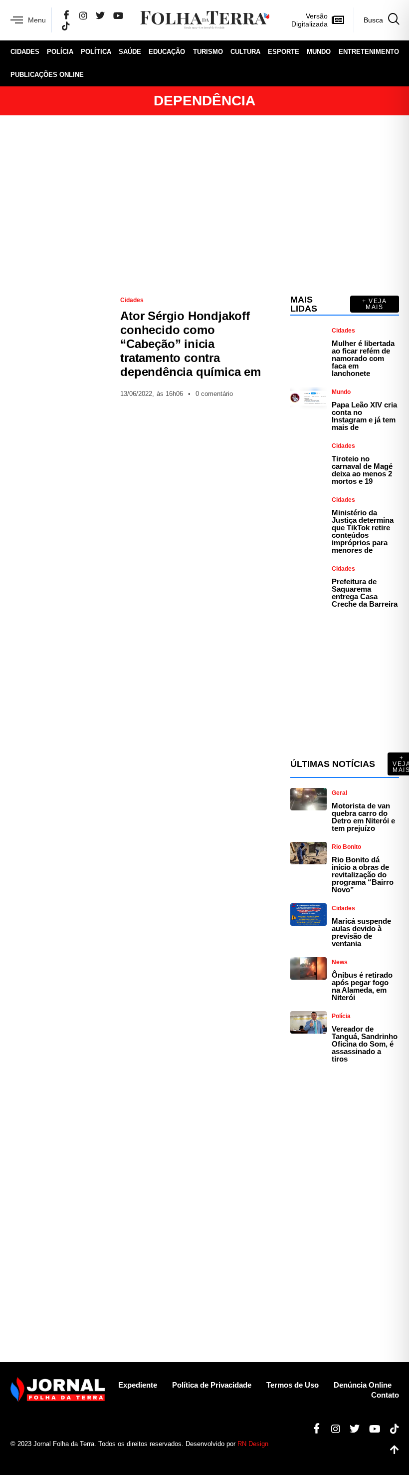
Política (96, 51)
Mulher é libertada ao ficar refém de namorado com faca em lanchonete (363, 358)
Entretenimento (369, 51)
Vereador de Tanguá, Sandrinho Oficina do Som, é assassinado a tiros (365, 1044)
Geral (339, 793)
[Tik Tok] (66, 25)
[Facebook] (66, 15)
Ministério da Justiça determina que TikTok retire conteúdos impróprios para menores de (363, 531)
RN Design (252, 1444)
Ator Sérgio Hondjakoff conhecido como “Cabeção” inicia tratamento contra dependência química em (190, 343)
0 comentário (214, 393)
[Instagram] (83, 15)
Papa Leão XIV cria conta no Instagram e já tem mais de (364, 415)
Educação (167, 51)
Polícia (60, 51)
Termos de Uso (292, 1385)
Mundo (319, 51)
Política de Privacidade (211, 1385)
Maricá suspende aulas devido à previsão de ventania (361, 932)
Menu (37, 20)
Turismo (208, 51)
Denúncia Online (363, 1385)
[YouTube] (118, 15)
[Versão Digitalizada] (338, 19)
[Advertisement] (204, 205)
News (340, 962)
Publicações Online (47, 74)
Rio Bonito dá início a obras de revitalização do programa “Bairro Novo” (363, 874)
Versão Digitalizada (309, 20)
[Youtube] (371, 1429)
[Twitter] (100, 15)
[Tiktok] (391, 1429)
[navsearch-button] (376, 20)
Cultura (245, 51)
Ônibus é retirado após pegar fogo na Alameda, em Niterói (362, 986)
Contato (385, 1395)
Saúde (130, 51)
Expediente (137, 1385)
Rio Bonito (346, 847)
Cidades (24, 51)
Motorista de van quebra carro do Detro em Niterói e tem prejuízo (363, 816)
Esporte (283, 51)
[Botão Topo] (391, 1450)
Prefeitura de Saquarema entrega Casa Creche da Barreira (365, 592)
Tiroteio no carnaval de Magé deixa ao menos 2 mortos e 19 (362, 469)
